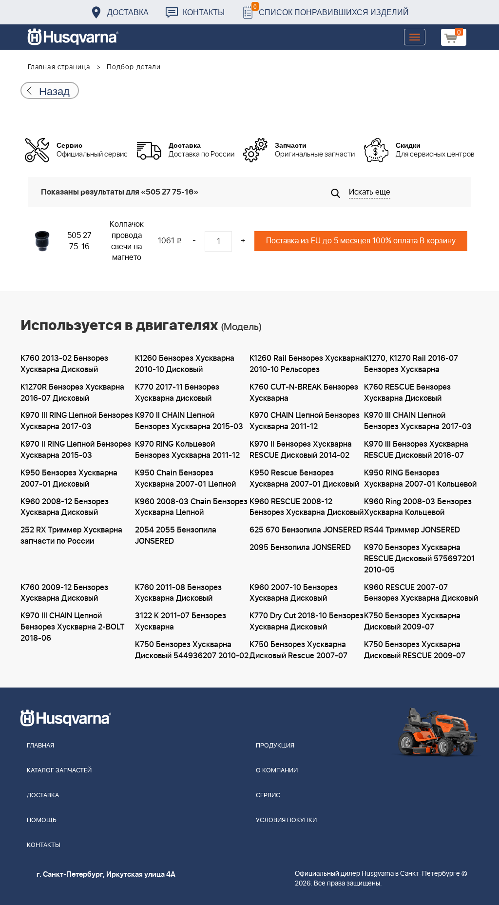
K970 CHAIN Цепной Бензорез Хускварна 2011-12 (305, 421)
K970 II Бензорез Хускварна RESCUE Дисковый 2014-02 (301, 449)
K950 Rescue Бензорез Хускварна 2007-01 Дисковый (304, 478)
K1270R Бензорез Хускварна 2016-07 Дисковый (72, 392)
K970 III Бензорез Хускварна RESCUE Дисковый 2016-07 (416, 449)
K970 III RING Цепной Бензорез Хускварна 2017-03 (76, 421)
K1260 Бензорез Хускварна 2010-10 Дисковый (184, 364)
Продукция (275, 745)
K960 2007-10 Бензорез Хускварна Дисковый (294, 593)
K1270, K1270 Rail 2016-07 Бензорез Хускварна (411, 364)
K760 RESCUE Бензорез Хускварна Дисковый (407, 392)
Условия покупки (286, 820)
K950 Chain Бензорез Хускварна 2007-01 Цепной (185, 478)
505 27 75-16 (79, 241)
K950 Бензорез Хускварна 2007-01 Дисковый (68, 478)
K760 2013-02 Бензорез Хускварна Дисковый (64, 364)
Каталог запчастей (59, 770)
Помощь (42, 820)
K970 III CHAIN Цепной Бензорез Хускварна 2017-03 (418, 421)
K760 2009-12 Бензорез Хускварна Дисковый (64, 593)
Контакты (204, 12)
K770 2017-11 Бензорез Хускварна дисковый (177, 392)
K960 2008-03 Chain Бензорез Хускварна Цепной (191, 507)
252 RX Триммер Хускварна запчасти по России (71, 535)
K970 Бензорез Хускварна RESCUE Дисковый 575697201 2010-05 (419, 559)
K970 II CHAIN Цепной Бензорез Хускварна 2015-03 (189, 421)
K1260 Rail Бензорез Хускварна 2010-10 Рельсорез (307, 364)
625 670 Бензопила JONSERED (306, 530)
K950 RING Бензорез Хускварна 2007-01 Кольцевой (420, 478)
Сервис (268, 795)
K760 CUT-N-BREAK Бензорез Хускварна (304, 392)
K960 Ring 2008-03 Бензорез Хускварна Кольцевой (418, 507)
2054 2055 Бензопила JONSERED (175, 535)
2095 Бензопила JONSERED (300, 547)
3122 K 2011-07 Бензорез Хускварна (180, 621)
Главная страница (59, 67)
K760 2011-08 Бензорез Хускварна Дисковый (178, 593)
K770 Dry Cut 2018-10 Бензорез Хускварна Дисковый (307, 621)
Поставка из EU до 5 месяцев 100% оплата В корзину (361, 241)
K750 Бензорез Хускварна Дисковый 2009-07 (412, 621)
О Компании (277, 770)
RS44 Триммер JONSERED (412, 530)
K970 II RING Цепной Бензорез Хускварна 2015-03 (75, 449)
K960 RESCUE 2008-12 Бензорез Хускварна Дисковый (307, 507)
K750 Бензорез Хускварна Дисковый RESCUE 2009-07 (414, 650)
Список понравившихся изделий (331, 9)
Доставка (128, 12)
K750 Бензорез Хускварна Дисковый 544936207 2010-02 (192, 650)
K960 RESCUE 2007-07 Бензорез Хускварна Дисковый (421, 593)
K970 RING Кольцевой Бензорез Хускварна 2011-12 (187, 449)
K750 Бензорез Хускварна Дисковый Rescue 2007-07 (298, 650)
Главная (40, 745)
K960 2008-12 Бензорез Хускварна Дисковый (64, 507)
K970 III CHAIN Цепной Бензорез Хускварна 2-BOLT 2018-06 (72, 627)
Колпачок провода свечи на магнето (127, 241)
